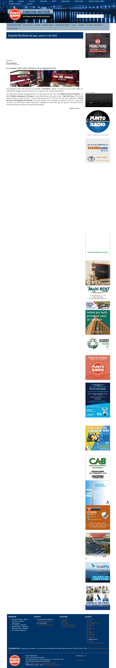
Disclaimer (98, 648)
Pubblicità (91, 648)
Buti (90, 630)
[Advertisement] (44, 50)
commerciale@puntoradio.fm (46, 625)
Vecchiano (91, 625)
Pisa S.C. (74, 25)
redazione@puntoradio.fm (49, 663)
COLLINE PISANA (12, 28)
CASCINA (37, 25)
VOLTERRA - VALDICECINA (94, 25)
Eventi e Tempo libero (96, 1)
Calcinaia (91, 637)
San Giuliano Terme (94, 623)
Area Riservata (80, 660)
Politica (32, 1)
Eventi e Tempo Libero (69, 627)
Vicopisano (92, 628)
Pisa (90, 621)
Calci (90, 627)
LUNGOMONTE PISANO (62, 25)
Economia (43, 1)
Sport (54, 1)
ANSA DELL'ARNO (47, 25)
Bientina (91, 632)
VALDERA (81, 25)
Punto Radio (79, 1)
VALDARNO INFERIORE (14, 25)
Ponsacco (91, 636)
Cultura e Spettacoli (68, 625)
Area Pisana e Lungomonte (96, 643)
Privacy (104, 648)
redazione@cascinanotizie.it (46, 621)
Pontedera (92, 634)
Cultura (29, 4)
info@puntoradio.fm (35, 663)
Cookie (10, 650)
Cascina (91, 619)
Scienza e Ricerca (15, 4)
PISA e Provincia (28, 25)
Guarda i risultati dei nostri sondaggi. (97, 135)
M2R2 (85, 656)
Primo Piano (65, 1)
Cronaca (21, 1)
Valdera (91, 641)
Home (11, 1)
